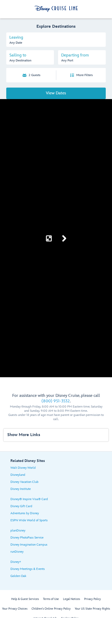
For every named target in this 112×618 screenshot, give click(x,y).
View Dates (56, 93)
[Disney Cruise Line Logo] (56, 9)
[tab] (56, 39)
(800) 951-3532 (55, 401)
